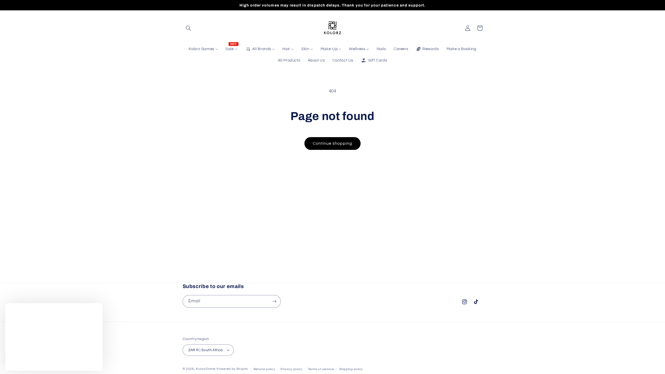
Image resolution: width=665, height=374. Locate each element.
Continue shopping (333, 143)
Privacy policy (291, 369)
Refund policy (264, 369)
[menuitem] (203, 49)
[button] (189, 28)
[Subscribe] (274, 301)
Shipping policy (351, 369)
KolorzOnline (206, 369)
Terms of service (321, 369)
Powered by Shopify (232, 369)
